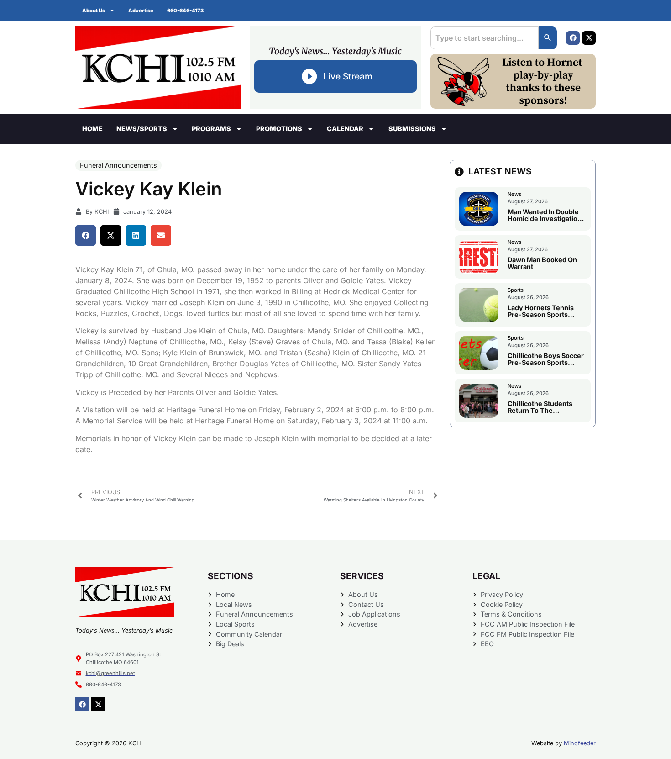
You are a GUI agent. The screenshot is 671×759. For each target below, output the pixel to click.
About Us (93, 10)
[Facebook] (573, 38)
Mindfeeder (580, 743)
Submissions (412, 128)
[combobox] (484, 37)
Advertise (140, 10)
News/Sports (141, 128)
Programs (211, 128)
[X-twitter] (589, 38)
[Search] (548, 37)
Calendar (345, 128)
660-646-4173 (185, 10)
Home (92, 128)
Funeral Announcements (118, 165)
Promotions (279, 128)
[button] (85, 235)
